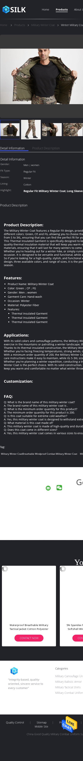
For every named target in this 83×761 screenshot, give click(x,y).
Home (45, 9)
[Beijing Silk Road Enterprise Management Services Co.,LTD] (50, 488)
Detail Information (12, 148)
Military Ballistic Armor (68, 681)
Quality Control (15, 722)
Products (62, 9)
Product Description (46, 148)
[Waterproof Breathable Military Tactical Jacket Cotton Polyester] (29, 592)
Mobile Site (41, 726)
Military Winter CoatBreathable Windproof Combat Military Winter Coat (39, 453)
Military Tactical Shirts (68, 687)
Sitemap (42, 722)
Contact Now (29, 638)
